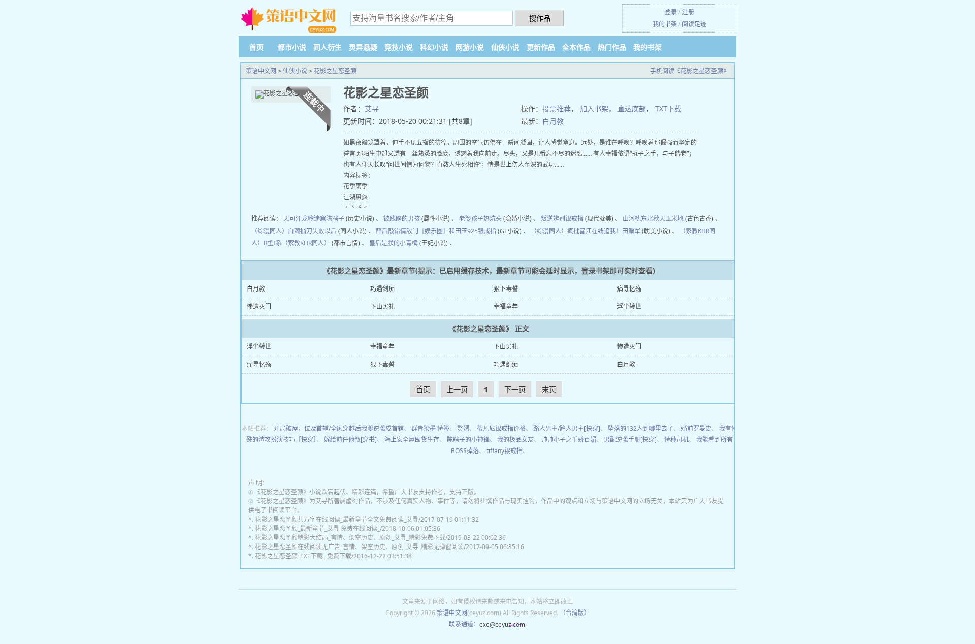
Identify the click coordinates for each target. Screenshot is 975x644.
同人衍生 (327, 47)
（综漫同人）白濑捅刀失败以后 (294, 231)
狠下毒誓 (506, 288)
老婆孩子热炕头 (480, 218)
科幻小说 (434, 47)
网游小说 (470, 47)
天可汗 (292, 218)
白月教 (553, 121)
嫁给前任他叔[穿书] (350, 439)
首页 (256, 47)
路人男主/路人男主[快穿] (566, 428)
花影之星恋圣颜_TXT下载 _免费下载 (303, 556)
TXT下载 (668, 108)
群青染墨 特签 (430, 428)
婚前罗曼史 (696, 428)
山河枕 (632, 218)
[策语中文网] (289, 19)
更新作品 (541, 47)
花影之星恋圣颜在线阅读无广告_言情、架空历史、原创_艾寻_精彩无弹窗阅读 (359, 546)
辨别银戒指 (568, 218)
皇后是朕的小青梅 (393, 243)
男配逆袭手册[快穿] (630, 439)
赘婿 (463, 428)
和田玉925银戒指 (472, 231)
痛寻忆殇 (629, 288)
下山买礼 (382, 306)
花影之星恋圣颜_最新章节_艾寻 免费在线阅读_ (317, 528)
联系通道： (464, 624)
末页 (549, 389)
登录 (671, 12)
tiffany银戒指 (504, 450)
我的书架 (665, 24)
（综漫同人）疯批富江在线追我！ (576, 231)
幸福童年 (506, 306)
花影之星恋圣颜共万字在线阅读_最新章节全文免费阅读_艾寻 (336, 519)
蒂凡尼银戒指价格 (501, 428)
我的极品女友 (515, 439)
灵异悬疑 (363, 47)
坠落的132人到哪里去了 (640, 428)
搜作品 (539, 18)
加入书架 (594, 108)
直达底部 (632, 108)
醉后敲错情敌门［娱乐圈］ (412, 231)
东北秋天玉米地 (662, 218)
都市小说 (292, 47)
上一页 (457, 389)
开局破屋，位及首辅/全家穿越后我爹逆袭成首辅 (339, 428)
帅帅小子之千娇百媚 (568, 439)
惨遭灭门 (259, 306)
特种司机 (676, 439)
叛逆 (547, 218)
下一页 (515, 389)
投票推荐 (556, 108)
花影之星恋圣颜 (335, 71)
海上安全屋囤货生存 (411, 439)
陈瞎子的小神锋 (468, 439)
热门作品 (612, 47)
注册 (688, 12)
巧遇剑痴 (382, 288)
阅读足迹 (694, 24)
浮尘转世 (629, 306)
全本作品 (576, 47)
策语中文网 (261, 71)
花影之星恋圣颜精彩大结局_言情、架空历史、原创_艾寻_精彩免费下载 (350, 537)
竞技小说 (398, 47)
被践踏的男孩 (401, 218)
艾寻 (372, 108)
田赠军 (631, 231)
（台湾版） (575, 612)
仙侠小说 (505, 47)
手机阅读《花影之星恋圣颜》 (689, 71)
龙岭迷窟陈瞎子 (323, 218)
